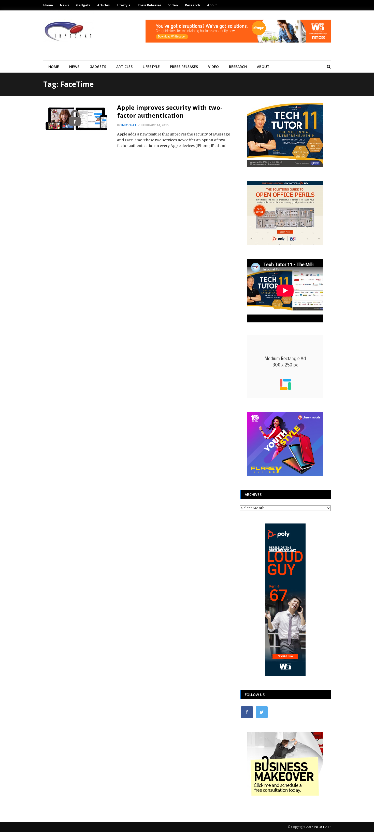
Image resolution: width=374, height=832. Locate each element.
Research (192, 5)
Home (48, 5)
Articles (103, 5)
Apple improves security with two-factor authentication (169, 111)
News (64, 5)
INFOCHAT (321, 827)
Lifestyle (124, 5)
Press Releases (149, 5)
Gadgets (83, 5)
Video (173, 5)
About (212, 5)
